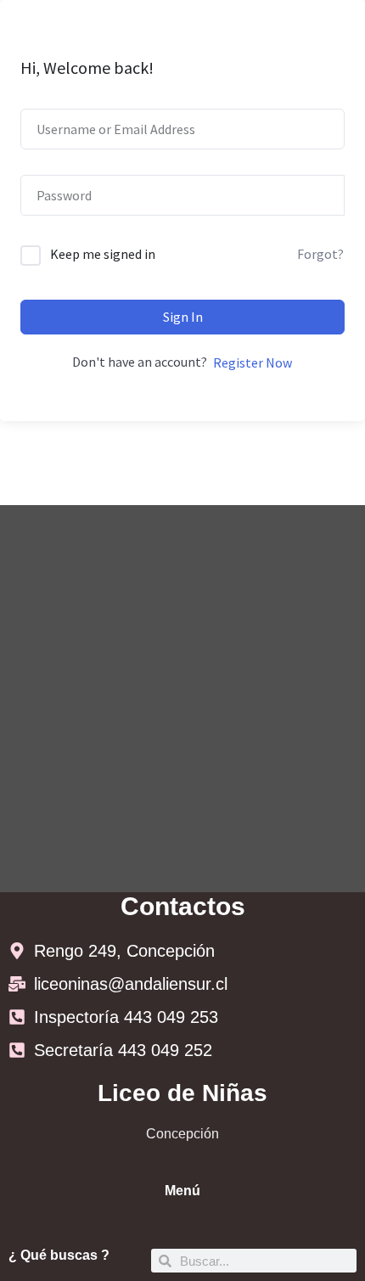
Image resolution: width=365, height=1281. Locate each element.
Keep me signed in (102, 253)
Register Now (252, 362)
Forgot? (320, 253)
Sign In (183, 316)
